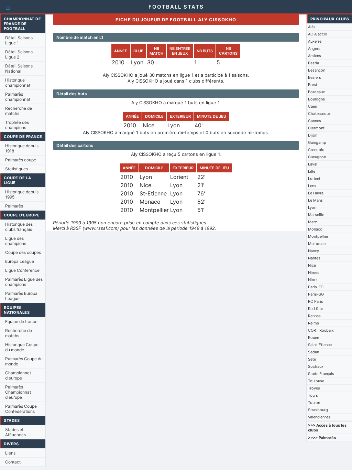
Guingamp (317, 142)
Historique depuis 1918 (21, 148)
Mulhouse (317, 243)
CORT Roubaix (321, 330)
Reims (313, 323)
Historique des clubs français (19, 227)
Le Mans (315, 200)
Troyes (314, 388)
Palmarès (14, 206)
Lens (312, 185)
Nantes (314, 258)
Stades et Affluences (15, 432)
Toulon (314, 402)
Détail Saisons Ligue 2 (19, 54)
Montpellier (318, 236)
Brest (312, 84)
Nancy (313, 250)
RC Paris (315, 301)
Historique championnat (17, 82)
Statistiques (16, 168)
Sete (312, 359)
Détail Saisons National (19, 68)
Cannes (314, 120)
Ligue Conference (22, 270)
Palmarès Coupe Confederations (21, 409)
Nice (312, 265)
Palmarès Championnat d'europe (18, 392)
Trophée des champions (17, 125)
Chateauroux (319, 113)
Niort (312, 279)
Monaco (315, 229)
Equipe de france (21, 321)
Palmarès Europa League (21, 296)
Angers (314, 48)
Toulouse (316, 380)
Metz (312, 222)
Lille (311, 171)
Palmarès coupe (20, 159)
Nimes (313, 272)
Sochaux (315, 366)
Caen (312, 106)
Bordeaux (316, 91)
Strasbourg (318, 409)
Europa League (19, 261)
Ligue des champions (15, 241)
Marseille (316, 214)
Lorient (314, 178)
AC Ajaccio (317, 34)
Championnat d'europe (18, 375)
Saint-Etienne (320, 344)
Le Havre (315, 193)
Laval (312, 164)
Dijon (312, 135)
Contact (13, 461)
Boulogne (316, 99)
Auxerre (314, 41)
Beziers (314, 77)
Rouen (313, 337)
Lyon (312, 207)
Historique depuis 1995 (21, 194)
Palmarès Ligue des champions (24, 282)
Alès (312, 26)
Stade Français (321, 373)
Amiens (314, 55)
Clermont (316, 128)
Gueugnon (317, 156)
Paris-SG (316, 294)
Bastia (313, 63)
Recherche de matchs (18, 111)
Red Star (315, 308)
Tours (313, 395)
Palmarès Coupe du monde (24, 361)
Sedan (313, 352)
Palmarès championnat (17, 97)
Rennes (314, 315)
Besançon (316, 70)
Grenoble (316, 149)
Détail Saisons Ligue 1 (19, 40)
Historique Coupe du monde (21, 347)
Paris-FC (315, 287)
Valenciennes (319, 417)
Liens (10, 453)
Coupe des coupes (23, 252)
